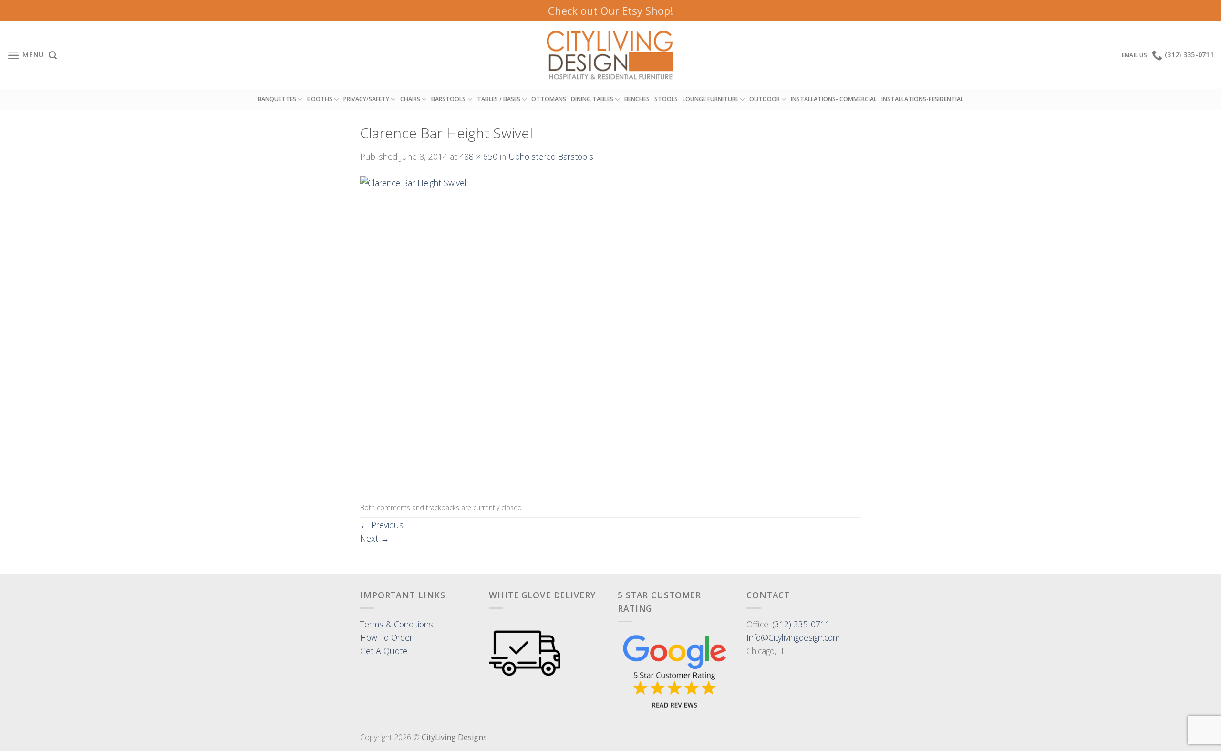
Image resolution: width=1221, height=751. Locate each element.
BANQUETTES (277, 99)
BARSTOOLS (448, 99)
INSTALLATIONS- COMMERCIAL (834, 99)
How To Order (386, 637)
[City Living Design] (610, 55)
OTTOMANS (548, 99)
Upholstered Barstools (550, 156)
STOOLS (666, 99)
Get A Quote (383, 651)
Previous (382, 525)
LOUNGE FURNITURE (710, 99)
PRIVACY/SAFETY (366, 99)
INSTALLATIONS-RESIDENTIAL (922, 99)
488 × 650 (478, 156)
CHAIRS (410, 99)
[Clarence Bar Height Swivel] (476, 329)
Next (374, 538)
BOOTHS (319, 99)
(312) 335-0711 (801, 624)
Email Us (1134, 55)
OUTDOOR (764, 99)
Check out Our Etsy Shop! (610, 10)
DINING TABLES (592, 99)
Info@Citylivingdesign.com (793, 637)
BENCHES (637, 99)
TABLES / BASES (498, 99)
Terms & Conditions (396, 624)
